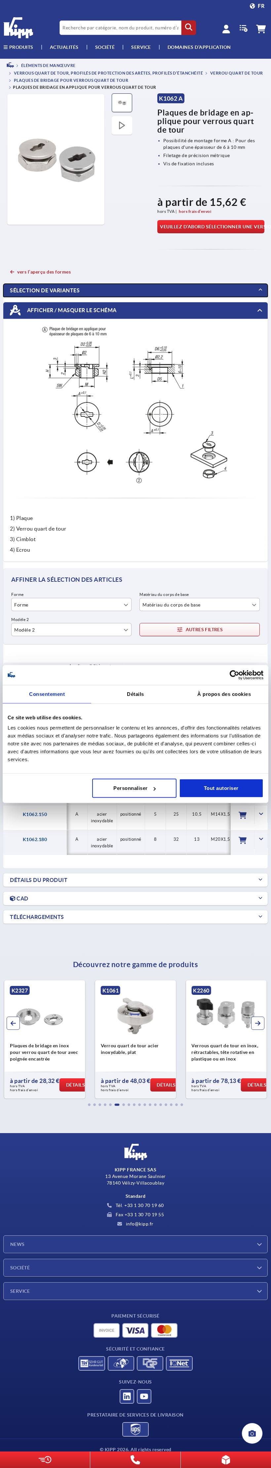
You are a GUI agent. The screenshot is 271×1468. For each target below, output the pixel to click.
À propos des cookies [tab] (224, 694)
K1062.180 (35, 839)
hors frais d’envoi (195, 211)
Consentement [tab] (47, 694)
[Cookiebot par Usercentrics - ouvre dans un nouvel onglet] (234, 675)
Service (20, 1291)
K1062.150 (35, 814)
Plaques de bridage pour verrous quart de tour (70, 80)
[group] (44, 1039)
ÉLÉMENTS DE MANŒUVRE (48, 65)
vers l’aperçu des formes (44, 272)
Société (105, 47)
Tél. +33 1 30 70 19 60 (139, 1205)
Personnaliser (130, 788)
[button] (89, 1104)
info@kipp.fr (139, 1223)
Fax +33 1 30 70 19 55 (139, 1214)
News (17, 1244)
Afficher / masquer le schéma (71, 310)
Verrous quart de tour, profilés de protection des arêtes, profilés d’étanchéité (108, 73)
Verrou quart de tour (236, 73)
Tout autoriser (221, 788)
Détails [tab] (135, 694)
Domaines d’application (199, 47)
